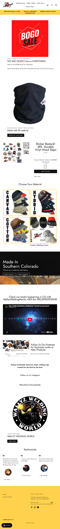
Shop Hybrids (23, 274)
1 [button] (24, 282)
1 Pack (45, 163)
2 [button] (35, 282)
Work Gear (40, 3)
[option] (12, 11)
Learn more (37, 176)
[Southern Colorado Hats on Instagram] (35, 507)
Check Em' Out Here (16, 135)
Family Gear (30, 7)
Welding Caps (20, 3)
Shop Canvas (9, 274)
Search (4, 494)
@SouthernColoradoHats (30, 384)
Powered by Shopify (30, 522)
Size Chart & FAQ (7, 497)
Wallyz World (31, 3)
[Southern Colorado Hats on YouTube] (38, 507)
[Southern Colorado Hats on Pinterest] (32, 507)
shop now (12, 441)
